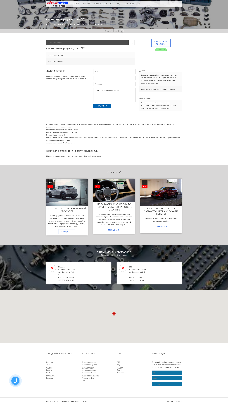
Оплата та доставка (103, 4)
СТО (48, 373)
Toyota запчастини (89, 362)
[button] (114, 314)
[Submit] (132, 42)
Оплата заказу (145, 98)
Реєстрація (129, 4)
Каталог (87, 4)
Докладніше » (67, 232)
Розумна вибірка (88, 378)
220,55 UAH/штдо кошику (162, 42)
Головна (76, 4)
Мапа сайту (50, 375)
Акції (118, 4)
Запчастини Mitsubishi (90, 375)
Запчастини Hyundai (89, 365)
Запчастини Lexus (89, 370)
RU (116, 31)
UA (139, 4)
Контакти (49, 378)
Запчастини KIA (70, 24)
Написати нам (63, 275)
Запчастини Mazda (89, 373)
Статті (119, 370)
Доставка (142, 71)
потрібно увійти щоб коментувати (88, 156)
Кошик (109, 31)
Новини (49, 367)
